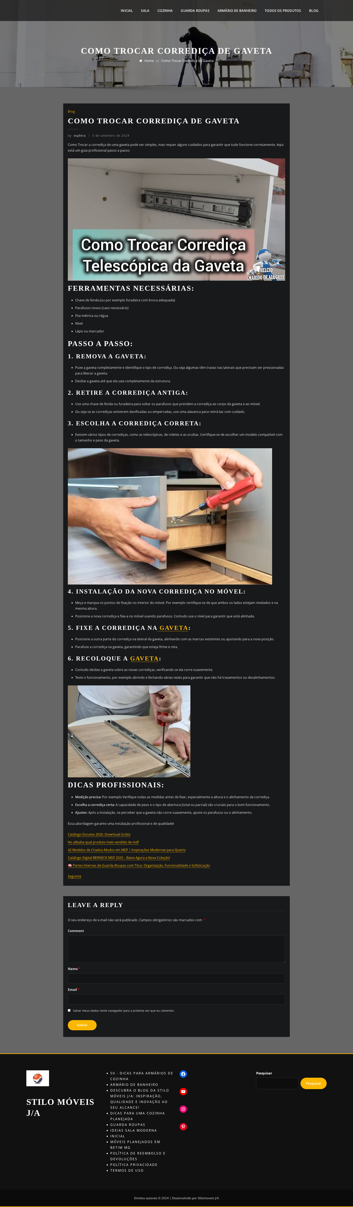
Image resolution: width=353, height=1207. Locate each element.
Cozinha (165, 10)
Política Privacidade (134, 1164)
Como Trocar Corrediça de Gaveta (187, 60)
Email (73, 989)
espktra (77, 135)
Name (74, 969)
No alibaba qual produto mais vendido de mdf (103, 842)
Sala (145, 10)
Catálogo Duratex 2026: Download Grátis (99, 834)
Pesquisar (264, 1073)
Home (149, 60)
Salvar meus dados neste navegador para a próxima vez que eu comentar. (124, 1011)
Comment (76, 931)
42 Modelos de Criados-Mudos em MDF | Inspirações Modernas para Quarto (127, 850)
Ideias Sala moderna (133, 1130)
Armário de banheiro (237, 10)
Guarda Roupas (195, 10)
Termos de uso (127, 1170)
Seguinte (74, 876)
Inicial (127, 10)
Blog (313, 10)
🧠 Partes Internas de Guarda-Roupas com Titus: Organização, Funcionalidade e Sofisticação (139, 865)
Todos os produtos (283, 10)
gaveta (172, 627)
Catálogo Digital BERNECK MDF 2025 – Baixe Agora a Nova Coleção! (119, 857)
